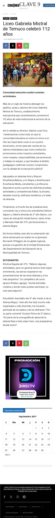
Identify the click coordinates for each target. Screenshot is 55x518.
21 (30, 444)
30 (42, 450)
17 (49, 439)
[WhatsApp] (26, 46)
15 (36, 439)
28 (30, 450)
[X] (13, 46)
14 (30, 439)
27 (23, 450)
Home (5, 14)
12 (14, 439)
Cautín (13, 14)
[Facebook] (6, 46)
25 (6, 450)
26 (14, 450)
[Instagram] (17, 496)
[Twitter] (11, 496)
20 (23, 444)
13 (23, 439)
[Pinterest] (19, 46)
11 (6, 439)
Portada (13, 18)
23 (42, 444)
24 (49, 444)
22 (36, 444)
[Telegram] (24, 496)
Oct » (7, 454)
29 (36, 450)
